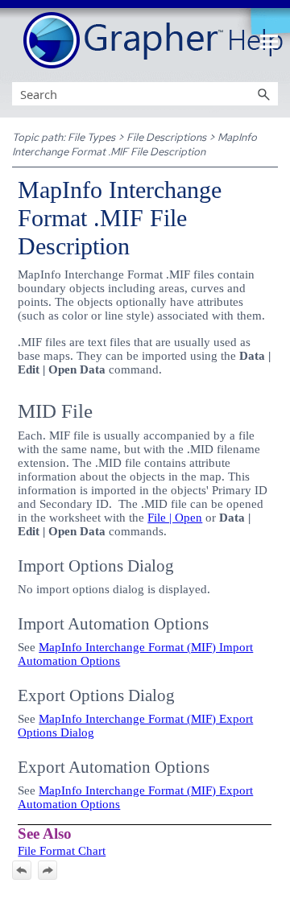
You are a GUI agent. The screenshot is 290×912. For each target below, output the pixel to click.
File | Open (174, 517)
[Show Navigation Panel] (269, 41)
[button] (263, 93)
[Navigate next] (47, 870)
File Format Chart (62, 850)
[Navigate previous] (21, 870)
